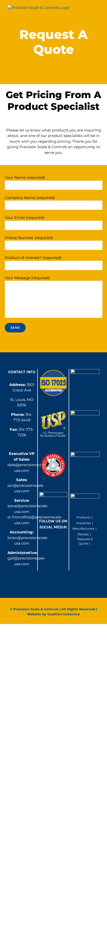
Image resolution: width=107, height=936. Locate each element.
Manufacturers (83, 528)
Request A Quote (85, 541)
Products (83, 517)
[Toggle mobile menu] (98, 10)
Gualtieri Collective (63, 614)
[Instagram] (58, 541)
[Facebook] (48, 541)
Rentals (83, 534)
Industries (83, 523)
